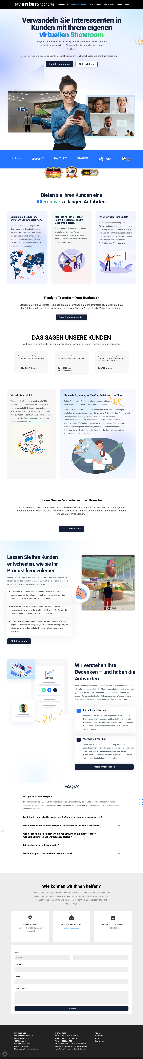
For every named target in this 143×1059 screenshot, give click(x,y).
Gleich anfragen (19, 641)
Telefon (18, 964)
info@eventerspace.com (71, 928)
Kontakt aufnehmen (59, 64)
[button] (5, 1054)
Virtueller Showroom (78, 4)
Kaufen (119, 4)
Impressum (99, 1036)
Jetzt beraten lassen (104, 767)
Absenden (71, 1009)
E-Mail (18, 976)
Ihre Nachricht (20, 988)
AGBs (97, 1038)
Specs (98, 4)
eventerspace (63, 4)
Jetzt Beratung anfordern (71, 317)
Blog (127, 4)
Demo (91, 4)
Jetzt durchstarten (71, 529)
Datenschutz (99, 1041)
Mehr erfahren (86, 64)
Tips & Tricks (109, 4)
